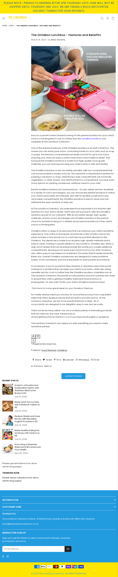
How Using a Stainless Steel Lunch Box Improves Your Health (28, 447)
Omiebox (62, 350)
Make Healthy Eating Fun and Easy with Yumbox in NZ (27, 433)
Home (4, 26)
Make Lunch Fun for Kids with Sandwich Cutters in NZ (27, 405)
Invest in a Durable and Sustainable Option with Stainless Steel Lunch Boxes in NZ (27, 389)
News (11, 26)
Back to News (74, 375)
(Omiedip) (83, 253)
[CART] (113, 18)
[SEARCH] (102, 18)
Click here (37, 288)
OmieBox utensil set (99, 234)
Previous (38, 366)
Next (46, 366)
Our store (66, 310)
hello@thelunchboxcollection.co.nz (52, 316)
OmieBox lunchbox (91, 138)
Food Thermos (49, 350)
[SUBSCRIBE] (68, 549)
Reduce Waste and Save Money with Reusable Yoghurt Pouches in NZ (27, 419)
